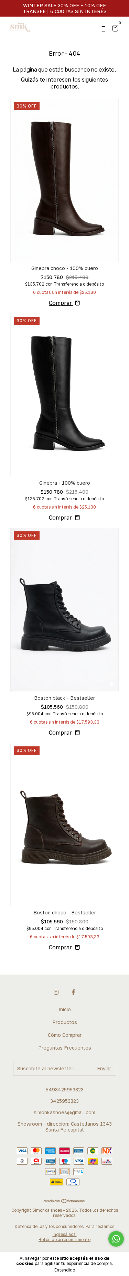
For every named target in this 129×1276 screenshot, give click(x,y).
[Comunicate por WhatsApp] (116, 1239)
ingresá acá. (65, 1234)
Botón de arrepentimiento (64, 1239)
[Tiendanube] (64, 1201)
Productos (64, 1022)
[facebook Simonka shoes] (73, 992)
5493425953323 (65, 1089)
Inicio (64, 1009)
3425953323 (64, 1101)
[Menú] (104, 28)
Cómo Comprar (65, 1035)
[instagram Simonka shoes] (56, 992)
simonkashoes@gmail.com (64, 1112)
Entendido (64, 1270)
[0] (114, 29)
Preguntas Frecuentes (64, 1048)
